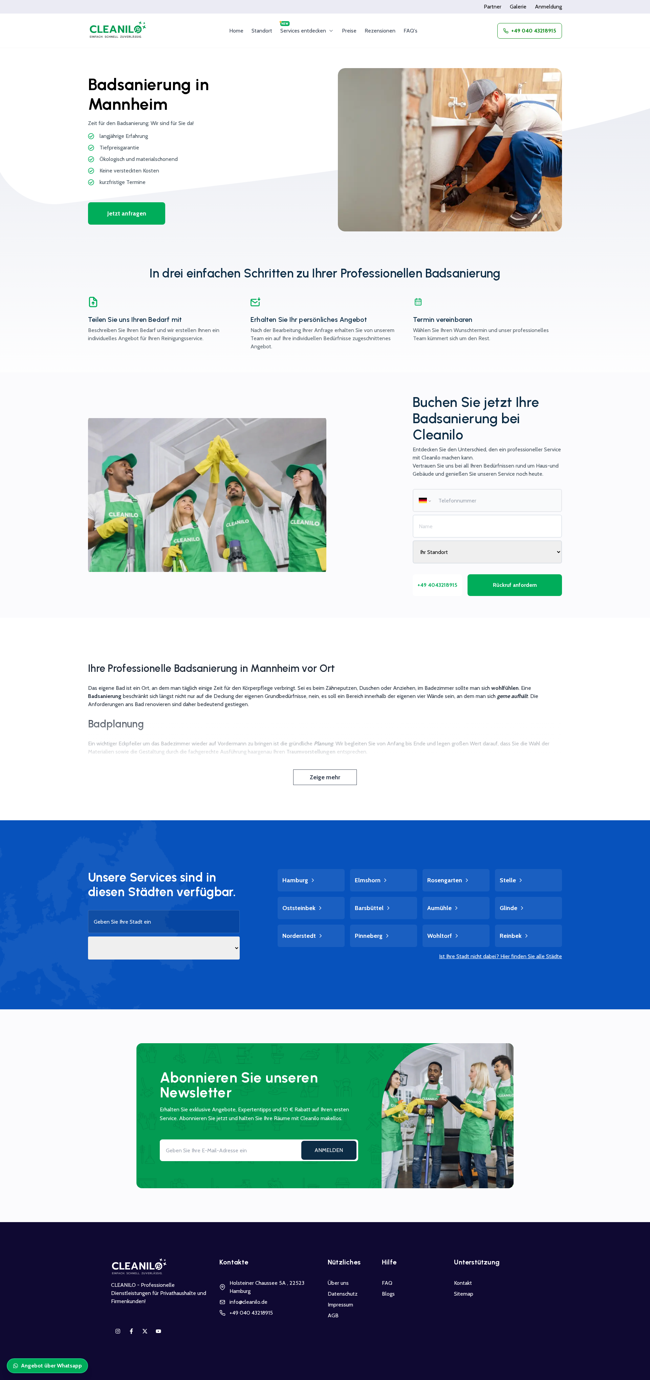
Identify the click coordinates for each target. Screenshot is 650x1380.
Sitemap (463, 1294)
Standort (262, 30)
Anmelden (329, 1150)
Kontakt (463, 1283)
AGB (333, 1315)
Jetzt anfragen (126, 213)
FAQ (387, 1283)
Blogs (388, 1294)
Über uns (338, 1283)
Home (236, 30)
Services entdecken (303, 30)
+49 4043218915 (437, 585)
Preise (349, 30)
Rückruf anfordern (515, 585)
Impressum (340, 1304)
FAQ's (410, 30)
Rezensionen (380, 30)
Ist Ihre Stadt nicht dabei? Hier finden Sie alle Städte (500, 956)
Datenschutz (343, 1294)
